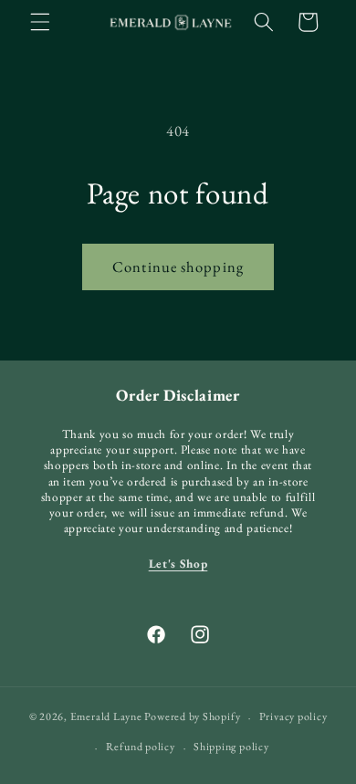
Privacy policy (293, 716)
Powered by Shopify (192, 717)
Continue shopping (178, 266)
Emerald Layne (106, 717)
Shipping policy (231, 746)
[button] (40, 22)
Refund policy (140, 746)
